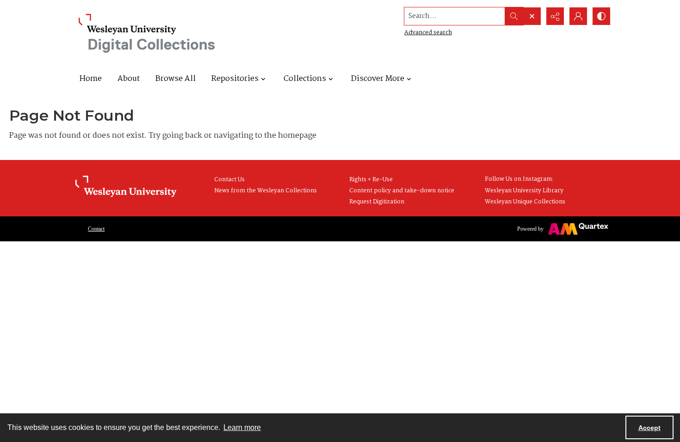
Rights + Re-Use (371, 179)
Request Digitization (376, 202)
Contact (96, 229)
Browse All (175, 79)
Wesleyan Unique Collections (525, 202)
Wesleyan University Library (524, 191)
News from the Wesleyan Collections (265, 191)
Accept (649, 427)
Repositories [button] (235, 79)
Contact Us (229, 179)
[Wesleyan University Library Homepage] (125, 187)
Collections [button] (305, 79)
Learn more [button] (242, 427)
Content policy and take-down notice (401, 191)
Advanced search (428, 32)
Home (91, 79)
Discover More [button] (377, 79)
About (128, 79)
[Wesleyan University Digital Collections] (147, 33)
